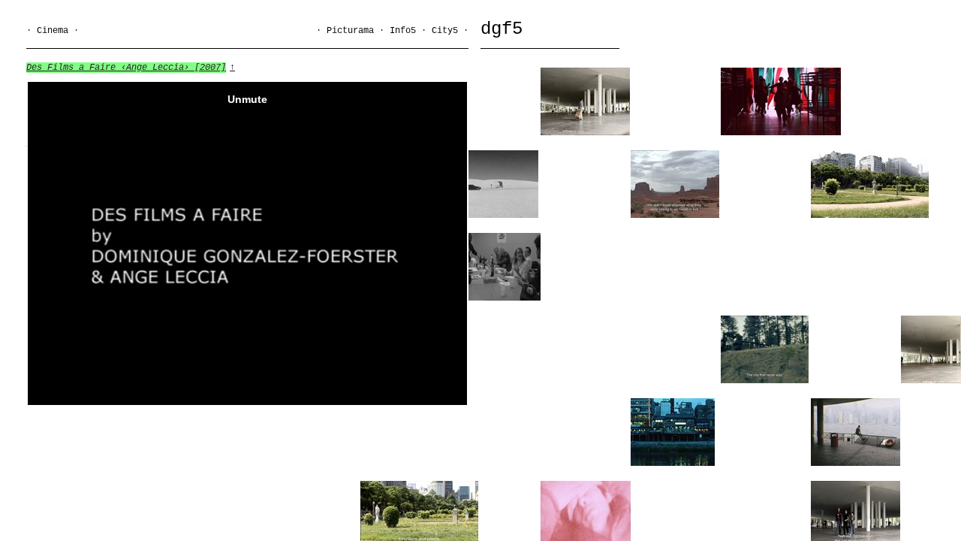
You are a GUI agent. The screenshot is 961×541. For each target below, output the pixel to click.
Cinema (52, 31)
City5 (445, 31)
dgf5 (501, 29)
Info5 (403, 31)
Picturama (350, 31)
